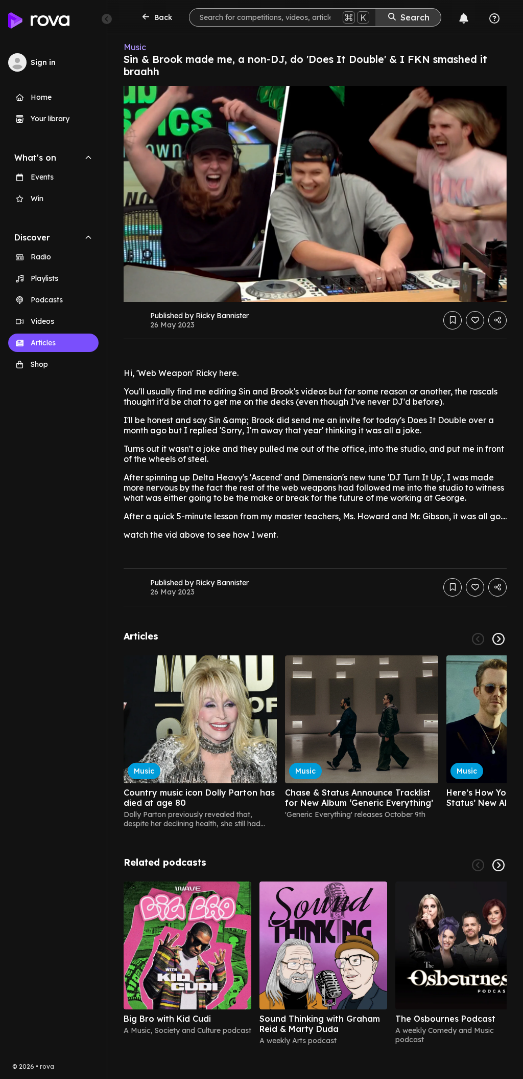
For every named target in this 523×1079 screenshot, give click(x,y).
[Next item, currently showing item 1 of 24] (498, 639)
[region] (315, 741)
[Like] (475, 320)
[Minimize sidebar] (106, 19)
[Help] (494, 18)
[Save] (452, 320)
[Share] (497, 320)
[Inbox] (463, 18)
